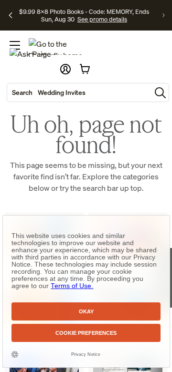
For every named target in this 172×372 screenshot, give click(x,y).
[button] (65, 69)
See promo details (102, 19)
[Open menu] (15, 45)
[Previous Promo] (10, 15)
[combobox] (79, 92)
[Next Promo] (163, 15)
